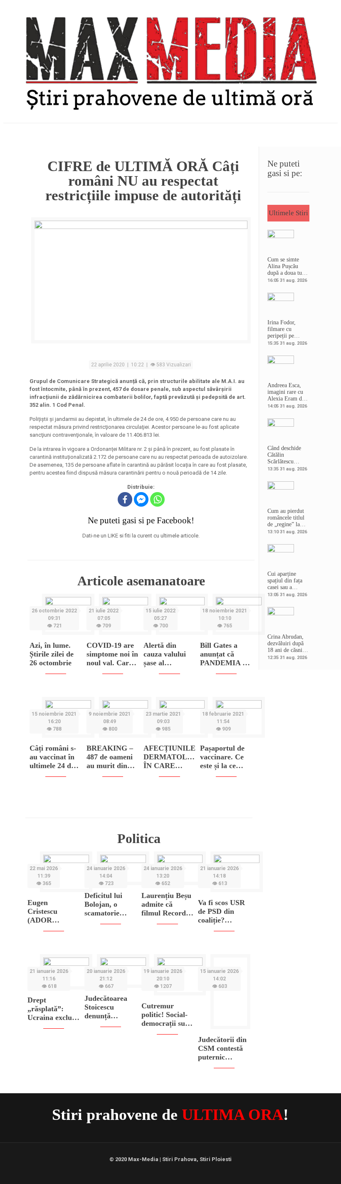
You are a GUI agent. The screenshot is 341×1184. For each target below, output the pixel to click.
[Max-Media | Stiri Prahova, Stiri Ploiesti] (170, 60)
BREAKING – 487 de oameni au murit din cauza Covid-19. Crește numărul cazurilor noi (112, 757)
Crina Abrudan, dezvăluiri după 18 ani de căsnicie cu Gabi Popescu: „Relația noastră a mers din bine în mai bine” (288, 644)
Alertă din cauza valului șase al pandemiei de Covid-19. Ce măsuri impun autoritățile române (166, 654)
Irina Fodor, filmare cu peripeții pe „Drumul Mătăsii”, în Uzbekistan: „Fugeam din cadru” (282, 329)
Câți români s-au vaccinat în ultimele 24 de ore (53, 757)
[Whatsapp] (157, 499)
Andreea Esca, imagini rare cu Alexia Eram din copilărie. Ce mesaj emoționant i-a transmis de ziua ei (288, 392)
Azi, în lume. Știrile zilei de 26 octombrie (52, 654)
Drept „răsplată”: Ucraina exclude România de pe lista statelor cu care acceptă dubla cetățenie (53, 1009)
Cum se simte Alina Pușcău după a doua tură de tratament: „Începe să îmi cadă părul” (286, 266)
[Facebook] (125, 499)
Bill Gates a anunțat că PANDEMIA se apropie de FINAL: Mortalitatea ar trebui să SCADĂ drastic (225, 654)
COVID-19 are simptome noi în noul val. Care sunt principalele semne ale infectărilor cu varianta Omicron (112, 654)
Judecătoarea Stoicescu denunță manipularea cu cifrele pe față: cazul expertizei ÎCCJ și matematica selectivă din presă (109, 1007)
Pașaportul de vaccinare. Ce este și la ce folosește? (222, 757)
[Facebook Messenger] (141, 499)
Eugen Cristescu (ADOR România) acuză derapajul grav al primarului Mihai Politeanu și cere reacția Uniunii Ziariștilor (53, 911)
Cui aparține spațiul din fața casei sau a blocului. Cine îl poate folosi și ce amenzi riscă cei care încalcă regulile (287, 581)
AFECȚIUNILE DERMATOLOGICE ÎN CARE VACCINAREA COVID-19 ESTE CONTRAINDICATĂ (169, 757)
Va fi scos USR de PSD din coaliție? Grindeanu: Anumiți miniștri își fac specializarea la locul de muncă (222, 911)
